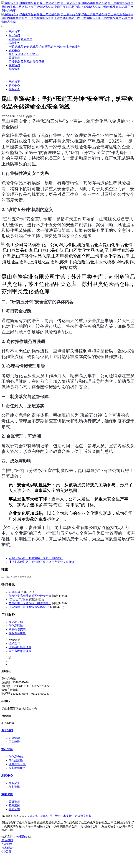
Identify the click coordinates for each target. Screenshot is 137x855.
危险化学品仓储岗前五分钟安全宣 (30, 595)
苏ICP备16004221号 (39, 815)
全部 (11, 46)
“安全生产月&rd (19, 599)
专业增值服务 (17, 633)
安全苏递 (14, 592)
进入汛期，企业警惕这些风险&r (29, 606)
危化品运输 (16, 625)
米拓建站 (22, 836)
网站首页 (14, 31)
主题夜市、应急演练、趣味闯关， (30, 603)
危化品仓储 (16, 621)
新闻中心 (14, 85)
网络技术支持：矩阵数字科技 (73, 815)
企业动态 (14, 89)
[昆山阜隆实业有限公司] (68, 12)
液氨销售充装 (17, 629)
